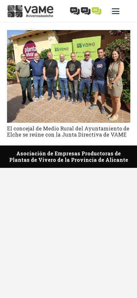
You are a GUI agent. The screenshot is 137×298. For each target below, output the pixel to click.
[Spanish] (96, 11)
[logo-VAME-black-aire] (30, 11)
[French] (86, 11)
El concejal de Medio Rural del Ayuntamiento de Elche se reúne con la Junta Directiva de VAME (68, 131)
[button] (121, 11)
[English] (75, 11)
